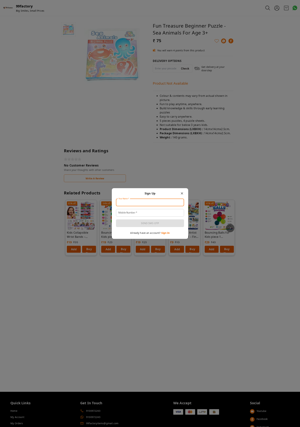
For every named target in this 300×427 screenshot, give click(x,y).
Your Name (123, 199)
